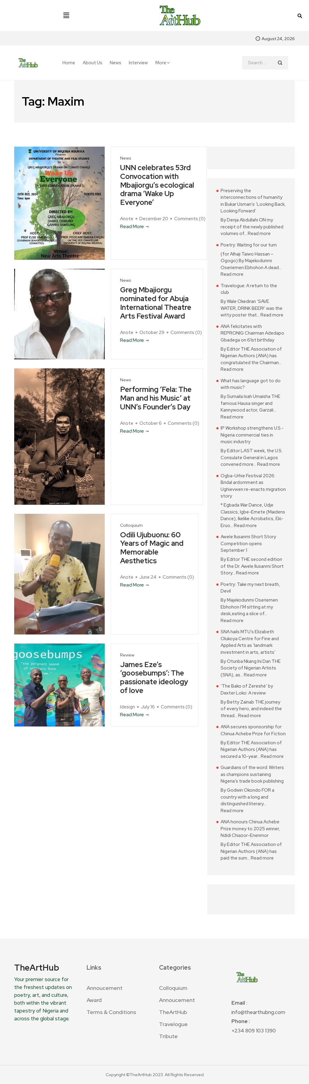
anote (126, 219)
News (115, 63)
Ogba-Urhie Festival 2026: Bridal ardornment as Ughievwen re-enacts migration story (253, 486)
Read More (132, 226)
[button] (66, 15)
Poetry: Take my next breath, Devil (250, 587)
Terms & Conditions (111, 1012)
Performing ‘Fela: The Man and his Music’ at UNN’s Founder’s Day (156, 398)
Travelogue (173, 1024)
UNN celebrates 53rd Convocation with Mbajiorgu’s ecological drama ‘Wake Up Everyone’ (157, 185)
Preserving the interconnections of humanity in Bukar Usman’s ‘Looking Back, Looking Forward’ (253, 201)
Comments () (189, 219)
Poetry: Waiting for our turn (249, 245)
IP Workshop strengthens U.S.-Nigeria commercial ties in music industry (252, 435)
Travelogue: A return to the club (249, 289)
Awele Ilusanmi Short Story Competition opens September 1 (248, 543)
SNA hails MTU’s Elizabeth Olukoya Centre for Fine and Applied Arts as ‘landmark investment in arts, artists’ (250, 642)
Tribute (168, 1036)
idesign (127, 707)
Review (127, 655)
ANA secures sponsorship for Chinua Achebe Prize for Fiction (253, 730)
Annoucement (105, 987)
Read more (259, 233)
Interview (138, 63)
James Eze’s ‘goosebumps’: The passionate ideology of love (154, 677)
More (160, 62)
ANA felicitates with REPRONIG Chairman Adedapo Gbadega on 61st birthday (252, 333)
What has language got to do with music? (251, 384)
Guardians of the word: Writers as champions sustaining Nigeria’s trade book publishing (252, 774)
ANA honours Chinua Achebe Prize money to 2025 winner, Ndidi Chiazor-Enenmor (250, 828)
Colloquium (131, 525)
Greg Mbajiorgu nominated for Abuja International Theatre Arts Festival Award (155, 303)
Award (94, 1000)
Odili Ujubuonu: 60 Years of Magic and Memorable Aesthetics (151, 548)
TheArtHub (173, 1012)
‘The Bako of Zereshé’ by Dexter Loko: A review (247, 689)
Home (68, 63)
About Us (92, 63)
